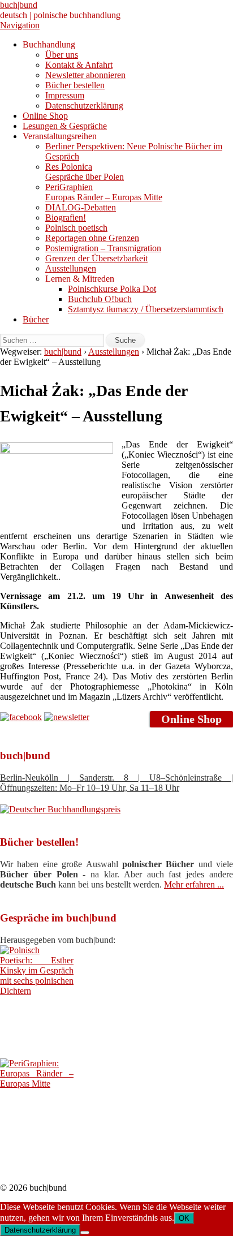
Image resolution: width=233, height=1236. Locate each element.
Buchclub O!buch (100, 299)
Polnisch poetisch (76, 227)
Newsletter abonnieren (85, 75)
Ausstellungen (70, 268)
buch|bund (18, 5)
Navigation (20, 25)
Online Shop (45, 115)
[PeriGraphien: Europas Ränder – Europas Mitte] (37, 1083)
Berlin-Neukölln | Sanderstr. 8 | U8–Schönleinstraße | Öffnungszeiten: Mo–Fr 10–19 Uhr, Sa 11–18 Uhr (116, 783)
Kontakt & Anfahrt (79, 65)
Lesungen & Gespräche (65, 126)
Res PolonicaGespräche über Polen (84, 172)
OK (184, 1218)
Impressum (64, 95)
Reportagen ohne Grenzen (92, 238)
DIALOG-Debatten (80, 207)
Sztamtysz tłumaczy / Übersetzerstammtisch (145, 309)
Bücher (36, 319)
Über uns (61, 54)
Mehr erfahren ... (194, 884)
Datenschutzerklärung (84, 105)
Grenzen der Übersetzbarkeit (96, 258)
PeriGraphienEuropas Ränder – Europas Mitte (103, 192)
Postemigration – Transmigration (103, 248)
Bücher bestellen (75, 85)
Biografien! (65, 217)
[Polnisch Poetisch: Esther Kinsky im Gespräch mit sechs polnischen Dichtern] (37, 991)
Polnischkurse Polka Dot (112, 289)
